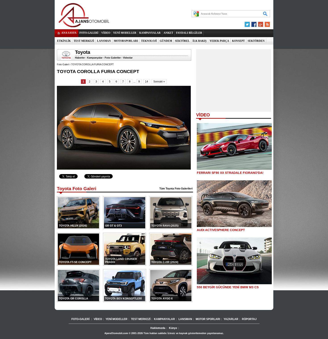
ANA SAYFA (69, 32)
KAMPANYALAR (150, 32)
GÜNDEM (166, 40)
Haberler (80, 57)
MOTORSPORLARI (126, 40)
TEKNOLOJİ (149, 40)
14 (146, 81)
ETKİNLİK (64, 40)
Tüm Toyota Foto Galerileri (176, 188)
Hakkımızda (157, 328)
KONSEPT (238, 40)
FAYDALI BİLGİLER (189, 32)
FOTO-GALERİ (88, 32)
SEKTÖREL (182, 40)
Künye (173, 328)
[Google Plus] (259, 23)
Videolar (128, 57)
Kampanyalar (94, 57)
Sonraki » (159, 81)
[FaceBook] (253, 23)
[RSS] (266, 23)
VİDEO (105, 32)
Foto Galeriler (113, 57)
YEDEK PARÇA (219, 40)
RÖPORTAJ (249, 319)
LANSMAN (104, 40)
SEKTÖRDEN (256, 40)
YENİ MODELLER (124, 32)
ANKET (168, 32)
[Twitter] (247, 23)
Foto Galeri (63, 64)
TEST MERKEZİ (84, 40)
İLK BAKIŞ (200, 40)
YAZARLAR (231, 319)
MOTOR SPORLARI (208, 319)
